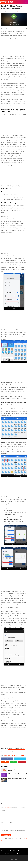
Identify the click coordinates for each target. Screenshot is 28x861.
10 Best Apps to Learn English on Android (17, 773)
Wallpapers (6, 853)
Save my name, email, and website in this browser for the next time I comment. (13, 831)
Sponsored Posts (21, 853)
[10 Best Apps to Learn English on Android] (4, 775)
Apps (2, 850)
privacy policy (8, 807)
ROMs (19, 850)
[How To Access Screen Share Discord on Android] (4, 780)
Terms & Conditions (17, 856)
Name (2, 822)
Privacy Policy (9, 856)
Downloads (8, 850)
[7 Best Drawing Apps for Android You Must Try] (4, 770)
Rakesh (3, 11)
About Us (12, 853)
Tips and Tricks (22, 755)
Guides (21, 11)
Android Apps (16, 11)
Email (11, 822)
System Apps (14, 755)
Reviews (25, 850)
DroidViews (6, 2)
